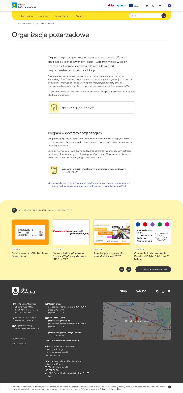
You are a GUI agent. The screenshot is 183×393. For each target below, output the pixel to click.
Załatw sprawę (26, 15)
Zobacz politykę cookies (110, 389)
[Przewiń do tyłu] (121, 269)
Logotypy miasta (19, 338)
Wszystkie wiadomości (150, 269)
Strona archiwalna (20, 343)
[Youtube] (160, 5)
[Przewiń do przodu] (128, 269)
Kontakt (79, 15)
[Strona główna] (18, 23)
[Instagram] (153, 5)
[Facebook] (147, 5)
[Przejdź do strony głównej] (24, 291)
